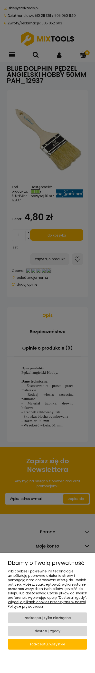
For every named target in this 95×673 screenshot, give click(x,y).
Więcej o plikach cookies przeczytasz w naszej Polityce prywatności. (47, 604)
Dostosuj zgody (47, 631)
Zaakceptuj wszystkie (47, 644)
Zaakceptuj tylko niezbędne (47, 617)
